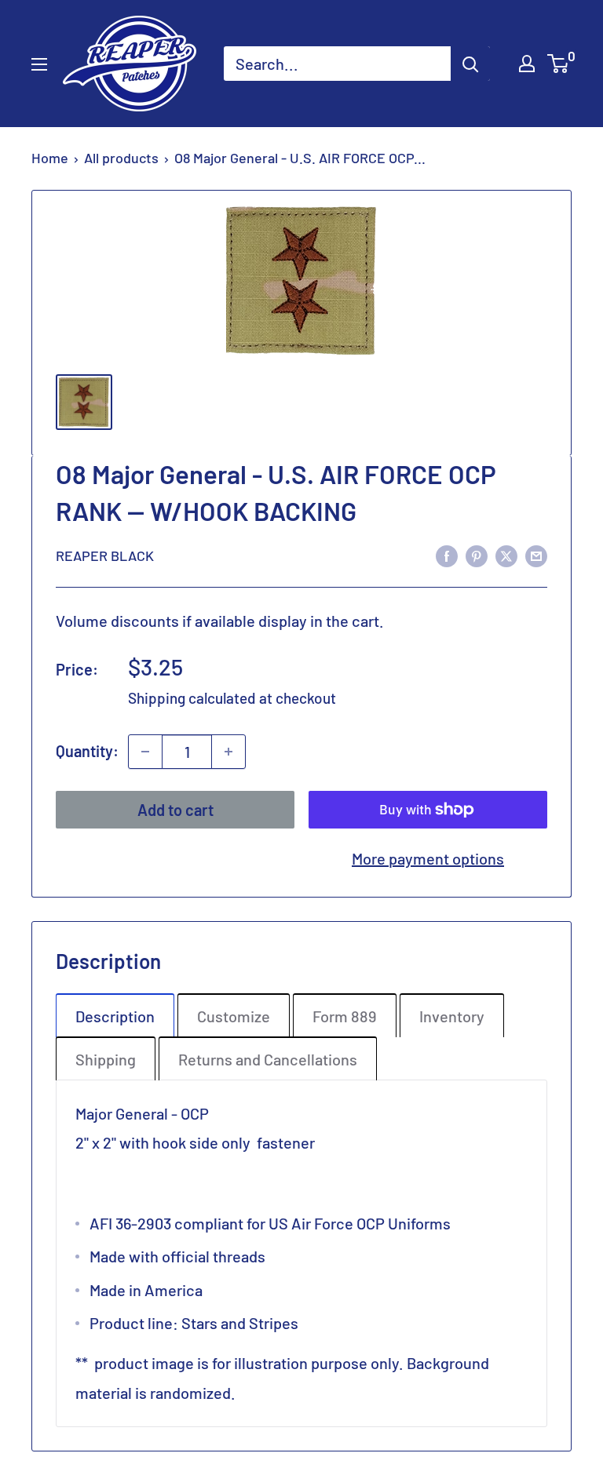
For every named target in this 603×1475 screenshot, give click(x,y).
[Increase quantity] (228, 751)
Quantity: (87, 750)
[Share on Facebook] (447, 554)
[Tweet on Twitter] (506, 554)
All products (121, 157)
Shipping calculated (192, 698)
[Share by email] (536, 554)
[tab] (115, 1015)
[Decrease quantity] (145, 751)
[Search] (470, 63)
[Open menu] (39, 64)
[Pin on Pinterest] (477, 554)
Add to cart (175, 809)
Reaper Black (105, 555)
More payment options (428, 858)
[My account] (527, 63)
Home (49, 157)
